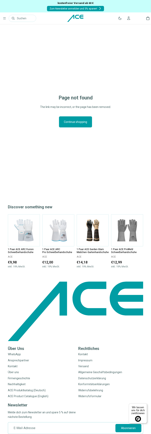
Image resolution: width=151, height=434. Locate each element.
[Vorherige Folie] (12, 230)
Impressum (85, 360)
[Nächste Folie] (35, 230)
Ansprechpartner (18, 360)
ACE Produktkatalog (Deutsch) (27, 390)
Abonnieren (128, 428)
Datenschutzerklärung (92, 378)
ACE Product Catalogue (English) (28, 396)
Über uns (13, 372)
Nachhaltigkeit (17, 384)
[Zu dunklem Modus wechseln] (120, 18)
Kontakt (12, 366)
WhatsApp (14, 354)
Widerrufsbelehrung (90, 390)
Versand (83, 366)
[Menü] (4, 18)
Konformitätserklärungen (94, 384)
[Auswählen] (33, 240)
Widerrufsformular (89, 396)
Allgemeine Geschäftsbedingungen (100, 372)
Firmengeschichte (19, 378)
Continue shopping (75, 121)
